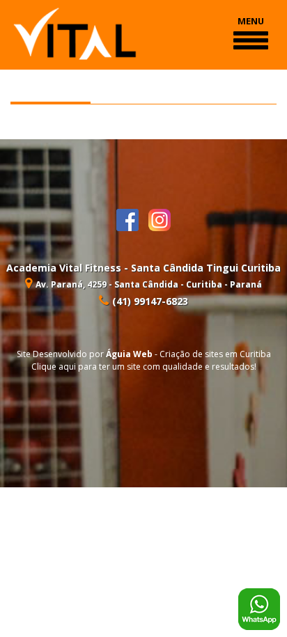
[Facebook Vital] (132, 219)
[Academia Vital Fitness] (75, 33)
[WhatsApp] (259, 608)
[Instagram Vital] (159, 219)
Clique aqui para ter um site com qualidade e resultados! (143, 366)
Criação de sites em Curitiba (215, 354)
